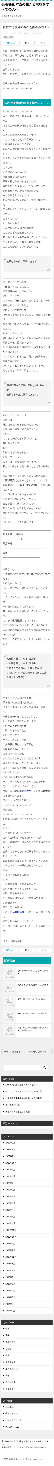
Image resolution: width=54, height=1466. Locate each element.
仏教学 (27, 791)
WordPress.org (12, 1427)
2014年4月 (10, 1304)
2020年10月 (10, 1163)
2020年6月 (10, 1190)
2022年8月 (10, 1149)
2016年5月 (10, 1277)
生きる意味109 (12, 1369)
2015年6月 (10, 1284)
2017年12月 (10, 1257)
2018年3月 (10, 1243)
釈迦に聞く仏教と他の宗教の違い (31, 999)
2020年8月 (10, 1176)
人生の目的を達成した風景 (17, 1111)
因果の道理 (8, 37)
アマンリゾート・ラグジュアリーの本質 (23, 1091)
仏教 (7, 1328)
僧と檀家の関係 (12, 1105)
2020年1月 (10, 1203)
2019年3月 (10, 1216)
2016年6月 (10, 1270)
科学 (7, 1375)
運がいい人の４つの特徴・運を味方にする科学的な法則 (33, 1029)
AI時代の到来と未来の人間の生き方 (21, 1085)
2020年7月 (10, 1183)
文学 (7, 1355)
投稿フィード (11, 1413)
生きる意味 (10, 1362)
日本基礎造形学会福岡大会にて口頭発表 (23, 1098)
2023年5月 (10, 1143)
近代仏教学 (10, 1382)
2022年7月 (10, 1156)
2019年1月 (10, 1223)
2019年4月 (10, 1210)
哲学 (7, 1335)
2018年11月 (10, 1230)
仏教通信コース (20, 912)
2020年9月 (10, 1169)
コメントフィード (13, 1420)
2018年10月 (10, 1237)
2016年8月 (10, 1263)
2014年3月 (10, 1311)
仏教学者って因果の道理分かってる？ (33, 985)
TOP (26, 1441)
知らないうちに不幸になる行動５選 (32, 1013)
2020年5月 (10, 1196)
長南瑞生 (9, 1389)
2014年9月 (10, 1297)
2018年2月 (10, 1250)
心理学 (8, 1348)
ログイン (9, 1407)
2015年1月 (10, 1290)
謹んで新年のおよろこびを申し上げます (33, 972)
